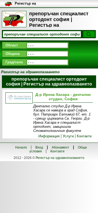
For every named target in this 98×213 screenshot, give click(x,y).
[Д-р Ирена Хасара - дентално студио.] (18, 98)
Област (11, 45)
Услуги (68, 136)
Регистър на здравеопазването (60, 158)
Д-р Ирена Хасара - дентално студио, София (63, 96)
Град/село (14, 62)
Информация (49, 136)
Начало (21, 147)
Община (12, 54)
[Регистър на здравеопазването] (14, 19)
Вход (39, 147)
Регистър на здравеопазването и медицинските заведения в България (37, 3)
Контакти (84, 136)
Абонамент (60, 147)
